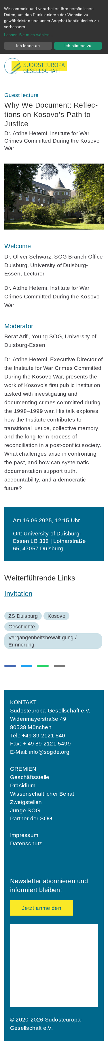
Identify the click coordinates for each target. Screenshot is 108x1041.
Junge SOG (25, 810)
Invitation (18, 593)
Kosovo (56, 616)
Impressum (24, 835)
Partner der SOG (31, 818)
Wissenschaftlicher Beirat (42, 794)
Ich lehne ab (28, 45)
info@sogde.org (49, 752)
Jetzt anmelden (41, 908)
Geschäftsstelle (29, 777)
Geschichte (21, 627)
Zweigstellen (26, 802)
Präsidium (22, 785)
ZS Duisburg (23, 616)
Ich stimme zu (78, 45)
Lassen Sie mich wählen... (28, 34)
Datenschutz (26, 843)
